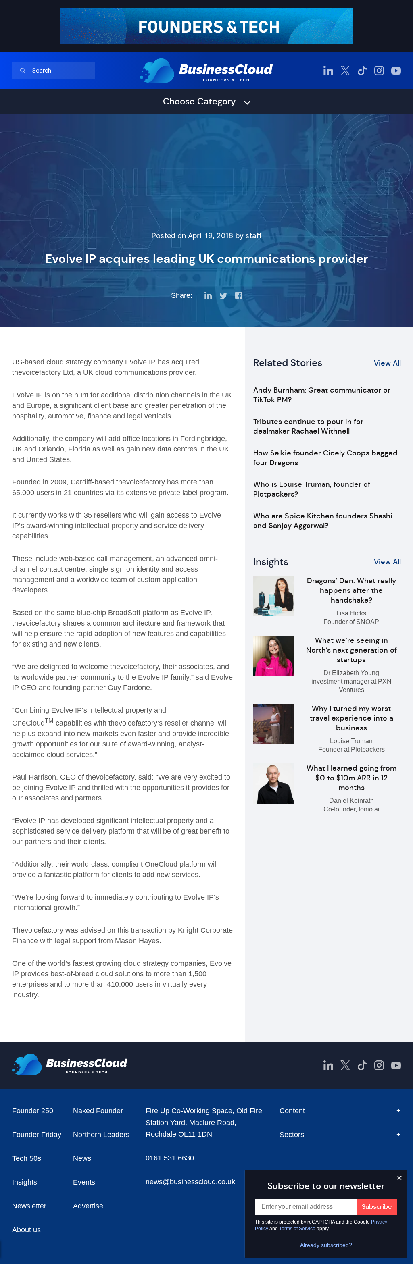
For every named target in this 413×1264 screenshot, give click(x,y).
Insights (24, 1182)
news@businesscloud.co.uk (190, 1182)
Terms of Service (297, 1228)
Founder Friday (36, 1135)
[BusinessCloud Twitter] (345, 70)
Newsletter (29, 1206)
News (82, 1158)
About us (26, 1230)
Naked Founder (98, 1111)
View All (387, 363)
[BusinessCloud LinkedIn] (328, 70)
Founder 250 (32, 1111)
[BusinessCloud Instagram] (379, 70)
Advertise (88, 1206)
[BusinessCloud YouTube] (396, 70)
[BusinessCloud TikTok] (362, 70)
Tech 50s (26, 1158)
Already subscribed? (326, 1245)
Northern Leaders (101, 1135)
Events (84, 1182)
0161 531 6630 (170, 1158)
